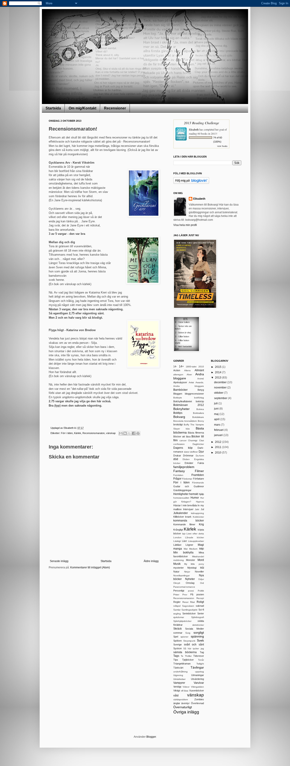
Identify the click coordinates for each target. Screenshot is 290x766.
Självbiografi (197, 617)
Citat (201, 440)
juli (216, 403)
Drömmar (188, 455)
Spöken (177, 640)
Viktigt (176, 690)
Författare (198, 478)
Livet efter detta (195, 533)
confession (179, 444)
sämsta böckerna (185, 652)
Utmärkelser (179, 679)
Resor (185, 602)
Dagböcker (198, 444)
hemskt (193, 494)
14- (175, 366)
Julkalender (180, 513)
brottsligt (178, 424)
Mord (201, 560)
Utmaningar (197, 675)
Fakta (201, 463)
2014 (218, 372)
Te (182, 656)
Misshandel (198, 556)
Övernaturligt (182, 707)
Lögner (189, 544)
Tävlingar (197, 667)
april (217, 419)
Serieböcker (189, 613)
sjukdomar (178, 617)
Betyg (201, 389)
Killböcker (178, 516)
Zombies (199, 699)
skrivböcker (198, 625)
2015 (218, 366)
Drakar (177, 455)
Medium (193, 549)
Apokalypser (180, 382)
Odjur (201, 579)
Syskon (177, 648)
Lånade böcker (194, 537)
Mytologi (191, 567)
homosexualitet (181, 498)
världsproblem (180, 699)
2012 (218, 442)
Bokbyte (177, 397)
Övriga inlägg (186, 712)
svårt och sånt (194, 644)
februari (219, 429)
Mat (186, 549)
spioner (184, 636)
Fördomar (187, 479)
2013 (218, 377)
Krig (201, 524)
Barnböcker (180, 389)
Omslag (190, 583)
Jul (202, 509)
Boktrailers (198, 413)
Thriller (188, 656)
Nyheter (190, 579)
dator (186, 452)
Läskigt (177, 541)
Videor (186, 687)
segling (177, 613)
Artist (191, 382)
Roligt (200, 602)
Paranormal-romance (184, 587)
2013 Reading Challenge (201, 122)
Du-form (200, 455)
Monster (190, 560)
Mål (202, 567)
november (220, 387)
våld (176, 695)
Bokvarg (179, 417)
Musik (177, 563)
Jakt (197, 509)
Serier (200, 613)
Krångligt (178, 529)
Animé (200, 378)
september (221, 398)
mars (217, 424)
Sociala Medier (194, 628)
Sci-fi (201, 609)
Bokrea (200, 409)
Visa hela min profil (185, 225)
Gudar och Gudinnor (188, 486)
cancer (182, 440)
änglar (176, 703)
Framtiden (197, 475)
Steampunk (189, 641)
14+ (181, 366)
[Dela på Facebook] (133, 433)
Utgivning (178, 675)
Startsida (53, 108)
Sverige (177, 644)
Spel (175, 636)
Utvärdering (197, 679)
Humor (195, 497)
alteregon (178, 374)
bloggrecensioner (194, 393)
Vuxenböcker (196, 690)
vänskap (111, 433)
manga (177, 548)
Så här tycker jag (193, 648)
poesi (191, 590)
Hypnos (200, 501)
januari (218, 435)
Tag (202, 652)
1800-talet (191, 366)
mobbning (178, 560)
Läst (184, 541)
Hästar (177, 505)
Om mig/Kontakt (82, 108)
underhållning (180, 671)
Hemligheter (180, 494)
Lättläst (177, 544)
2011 (218, 447)
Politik (201, 590)
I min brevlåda (189, 505)
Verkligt (177, 686)
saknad (200, 605)
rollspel (177, 606)
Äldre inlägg (151, 561)
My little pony (194, 564)
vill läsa (184, 690)
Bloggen (177, 393)
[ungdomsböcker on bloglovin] (191, 182)
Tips (175, 659)
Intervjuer (188, 509)
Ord (202, 583)
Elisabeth (194, 129)
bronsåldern (190, 421)
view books (222, 146)
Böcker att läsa (182, 436)
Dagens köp (183, 447)
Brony (201, 421)
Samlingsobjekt (189, 609)
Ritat (192, 602)
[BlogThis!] (125, 433)
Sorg (187, 633)
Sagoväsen (188, 606)
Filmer (199, 471)
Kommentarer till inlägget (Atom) (90, 567)
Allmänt (199, 370)
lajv (184, 533)
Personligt (178, 590)
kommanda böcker (188, 520)
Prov (184, 594)
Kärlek (77, 433)
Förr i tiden (67, 433)
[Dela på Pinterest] (138, 433)
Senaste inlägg (59, 561)
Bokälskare (198, 417)
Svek (200, 640)
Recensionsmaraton (93, 433)
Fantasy (179, 471)
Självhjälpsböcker (182, 621)
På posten (197, 594)
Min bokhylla (183, 552)
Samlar (177, 609)
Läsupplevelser (196, 541)
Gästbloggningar (182, 490)
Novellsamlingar (181, 575)
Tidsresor (198, 655)
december (220, 382)
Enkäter (189, 463)
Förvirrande (198, 482)
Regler (177, 602)
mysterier (178, 567)
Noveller (199, 571)
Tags (176, 655)
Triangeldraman (182, 663)
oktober (219, 392)
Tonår (201, 660)
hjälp (201, 494)
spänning (197, 636)
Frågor (177, 478)
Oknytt (176, 583)
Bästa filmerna (196, 432)
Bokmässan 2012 (188, 405)
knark (188, 516)
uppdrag (199, 671)
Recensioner (115, 108)
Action (176, 370)
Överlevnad (197, 703)
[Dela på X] (129, 433)
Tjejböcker (188, 659)
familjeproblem (183, 467)
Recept (200, 598)
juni (216, 408)
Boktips (177, 413)
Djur (201, 451)
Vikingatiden (197, 687)
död (175, 459)
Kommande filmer (184, 524)
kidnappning (197, 513)
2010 (201, 366)
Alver (189, 374)
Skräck (177, 628)
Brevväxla (178, 421)
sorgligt (198, 632)
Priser (176, 594)
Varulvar (199, 682)
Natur (176, 571)
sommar (177, 632)
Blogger (151, 736)
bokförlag (199, 397)
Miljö (201, 548)
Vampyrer (179, 682)
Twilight (200, 663)
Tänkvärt (178, 667)
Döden (186, 459)
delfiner (194, 452)
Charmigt (192, 440)
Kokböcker (198, 517)
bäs (188, 428)
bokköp (200, 401)
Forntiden (178, 475)
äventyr (185, 703)
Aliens (187, 370)
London (177, 537)
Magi (201, 544)
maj (216, 414)
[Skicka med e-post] (120, 433)
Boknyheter (181, 409)
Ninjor (187, 571)
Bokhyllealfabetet (182, 401)
